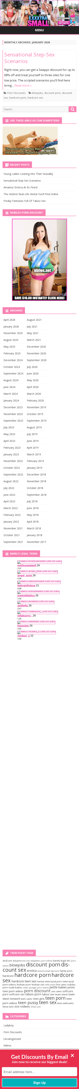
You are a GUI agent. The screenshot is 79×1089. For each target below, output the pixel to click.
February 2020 (35, 400)
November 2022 (13, 461)
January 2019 (34, 467)
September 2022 (13, 474)
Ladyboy (8, 1025)
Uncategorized (12, 1039)
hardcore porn (17, 97)
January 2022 (11, 521)
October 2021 (11, 535)
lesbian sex (38, 984)
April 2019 (33, 447)
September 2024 (13, 373)
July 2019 (32, 434)
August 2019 (34, 427)
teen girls (38, 998)
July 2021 (32, 326)
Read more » (23, 85)
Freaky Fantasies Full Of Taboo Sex (24, 201)
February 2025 (12, 353)
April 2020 (33, 387)
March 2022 (10, 508)
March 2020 (34, 393)
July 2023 (8, 427)
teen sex (48, 1002)
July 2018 (32, 501)
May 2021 (33, 333)
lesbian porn (24, 984)
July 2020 (32, 367)
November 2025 (13, 333)
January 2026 (11, 326)
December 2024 (13, 360)
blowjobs (37, 93)
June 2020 (33, 373)
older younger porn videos (36, 987)
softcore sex (17, 994)
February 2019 (35, 461)
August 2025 (10, 340)
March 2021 (34, 340)
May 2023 (9, 434)
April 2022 (9, 501)
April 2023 (9, 441)
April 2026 (9, 319)
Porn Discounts (16, 93)
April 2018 (33, 521)
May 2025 (9, 346)
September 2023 (13, 420)
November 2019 (36, 407)
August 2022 (10, 481)
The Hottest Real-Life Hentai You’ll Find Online (30, 194)
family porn (66, 970)
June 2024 (9, 387)
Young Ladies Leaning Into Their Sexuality (28, 174)
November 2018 (36, 481)
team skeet (61, 994)
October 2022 (11, 467)
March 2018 (34, 528)
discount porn (52, 93)
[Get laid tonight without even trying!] (30, 154)
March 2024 (10, 393)
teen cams (26, 998)
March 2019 (34, 454)
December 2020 (36, 346)
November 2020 (36, 353)
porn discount (37, 990)
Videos (7, 1045)
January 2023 (11, 454)
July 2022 (8, 488)
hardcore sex (35, 97)
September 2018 (36, 494)
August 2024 (10, 380)
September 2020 (36, 360)
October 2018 (35, 488)
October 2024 (11, 367)
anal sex (7, 960)
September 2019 (36, 420)
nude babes (15, 987)
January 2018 (34, 535)
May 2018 (33, 515)
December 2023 (13, 407)
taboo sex (48, 994)
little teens (50, 984)
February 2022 (12, 515)
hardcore (8, 976)
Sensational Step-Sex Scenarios (29, 57)
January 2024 (11, 400)
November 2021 (13, 528)
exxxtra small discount (48, 971)
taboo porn (33, 994)
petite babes (58, 987)
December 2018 (36, 474)
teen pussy (28, 1002)
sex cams (56, 991)
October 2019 (35, 414)
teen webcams (65, 1003)
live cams (61, 984)
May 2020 (33, 380)
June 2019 (33, 441)
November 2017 (36, 542)
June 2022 (9, 494)
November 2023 (13, 414)
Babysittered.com (21, 960)
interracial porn (53, 981)
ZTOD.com (35, 1007)
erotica (32, 971)
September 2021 (13, 542)
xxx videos (22, 1006)
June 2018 (33, 508)
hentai (40, 981)
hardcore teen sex (23, 981)
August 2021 (34, 319)
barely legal (59, 960)
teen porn (55, 998)
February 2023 (12, 447)
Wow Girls (8, 1006)
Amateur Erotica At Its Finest (20, 187)
